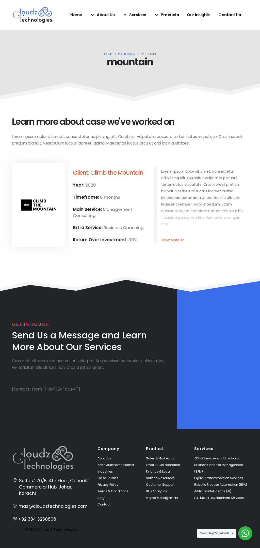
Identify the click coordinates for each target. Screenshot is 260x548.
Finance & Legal (158, 471)
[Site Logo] (32, 14)
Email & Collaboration (163, 465)
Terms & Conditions (113, 491)
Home (76, 15)
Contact (104, 504)
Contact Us (229, 15)
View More (170, 239)
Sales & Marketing (160, 458)
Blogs (102, 498)
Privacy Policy (108, 484)
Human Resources (160, 478)
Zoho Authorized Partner (116, 465)
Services (137, 15)
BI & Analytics (156, 491)
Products (170, 15)
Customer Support (160, 484)
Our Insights (198, 15)
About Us (106, 15)
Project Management (162, 498)
